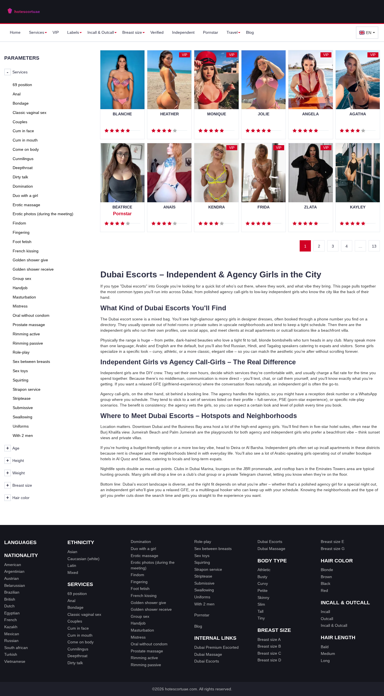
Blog (250, 32)
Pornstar (210, 32)
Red (324, 590)
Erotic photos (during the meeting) (153, 565)
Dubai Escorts (206, 661)
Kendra (216, 207)
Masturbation (142, 630)
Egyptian (12, 613)
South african (16, 647)
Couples (74, 621)
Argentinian (14, 571)
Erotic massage (144, 555)
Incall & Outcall (334, 625)
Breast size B (269, 646)
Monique (216, 114)
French (10, 620)
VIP (56, 32)
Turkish (10, 654)
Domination (141, 541)
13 (374, 246)
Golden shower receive (151, 609)
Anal (71, 600)
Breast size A (269, 639)
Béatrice (122, 207)
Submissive (204, 583)
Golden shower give (148, 602)
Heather (169, 114)
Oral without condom (149, 644)
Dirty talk (75, 663)
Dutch (9, 606)
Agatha (357, 114)
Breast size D (269, 660)
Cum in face (78, 628)
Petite (262, 590)
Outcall (327, 618)
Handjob (138, 623)
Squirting (202, 562)
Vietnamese (14, 661)
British (9, 599)
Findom (137, 574)
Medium (328, 653)
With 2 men (204, 604)
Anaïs (169, 207)
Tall (260, 611)
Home (15, 32)
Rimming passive (146, 665)
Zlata (310, 207)
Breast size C (269, 653)
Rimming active (144, 657)
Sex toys (201, 555)
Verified (157, 32)
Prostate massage (147, 651)
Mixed (72, 572)
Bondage (75, 607)
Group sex (140, 616)
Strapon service (208, 569)
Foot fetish (140, 588)
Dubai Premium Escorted (216, 647)
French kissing (144, 595)
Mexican (11, 634)
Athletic (263, 569)
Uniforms (202, 597)
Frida (263, 207)
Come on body (80, 642)
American (12, 564)
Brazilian (11, 592)
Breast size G (333, 548)
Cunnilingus (77, 649)
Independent (183, 32)
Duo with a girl (143, 548)
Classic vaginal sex (84, 614)
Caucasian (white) (83, 558)
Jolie (263, 114)
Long (325, 660)
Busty (262, 576)
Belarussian (14, 585)
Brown (326, 576)
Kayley (357, 207)
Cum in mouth (79, 635)
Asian (72, 551)
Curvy (262, 583)
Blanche (122, 114)
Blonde (327, 569)
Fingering (139, 582)
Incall (325, 611)
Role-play (202, 541)
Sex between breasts (213, 548)
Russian (11, 640)
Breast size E (332, 541)
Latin (71, 565)
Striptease (203, 576)
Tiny (261, 618)
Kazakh (10, 627)
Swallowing (204, 590)
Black (325, 583)
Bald (325, 647)
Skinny (263, 597)
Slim (261, 604)
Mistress (138, 637)
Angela (310, 114)
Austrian (11, 578)
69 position (77, 593)
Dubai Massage (208, 654)
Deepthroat (77, 656)
